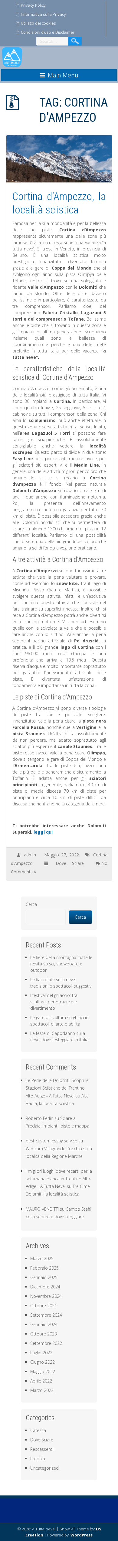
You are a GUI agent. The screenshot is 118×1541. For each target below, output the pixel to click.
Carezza (38, 1430)
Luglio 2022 (41, 1353)
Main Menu (63, 75)
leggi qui (43, 832)
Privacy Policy (33, 5)
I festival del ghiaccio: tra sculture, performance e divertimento (53, 1001)
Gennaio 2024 (43, 1324)
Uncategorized (44, 1468)
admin (30, 855)
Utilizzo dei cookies (38, 23)
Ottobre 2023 (43, 1334)
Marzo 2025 (42, 1258)
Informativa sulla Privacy (43, 14)
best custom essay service (51, 1141)
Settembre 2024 (46, 1315)
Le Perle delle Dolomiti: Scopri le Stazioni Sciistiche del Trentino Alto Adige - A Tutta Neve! (57, 1087)
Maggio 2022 (42, 1371)
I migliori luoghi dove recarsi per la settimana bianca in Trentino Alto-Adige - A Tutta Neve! (59, 1178)
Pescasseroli (42, 1449)
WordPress (81, 1535)
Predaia (37, 1458)
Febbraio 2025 (44, 1268)
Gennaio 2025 (43, 1277)
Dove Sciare (70, 863)
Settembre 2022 (46, 1343)
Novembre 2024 (46, 1296)
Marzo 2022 (42, 1390)
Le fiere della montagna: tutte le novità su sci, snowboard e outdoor (61, 963)
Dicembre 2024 (45, 1287)
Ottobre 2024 (43, 1305)
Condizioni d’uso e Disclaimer (47, 32)
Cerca (31, 904)
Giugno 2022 (42, 1362)
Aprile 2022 (41, 1381)
